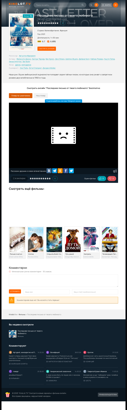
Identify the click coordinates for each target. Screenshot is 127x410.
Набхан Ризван (96, 59)
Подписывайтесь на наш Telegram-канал (63, 101)
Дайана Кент (84, 59)
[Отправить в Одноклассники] (60, 170)
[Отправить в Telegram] (54, 170)
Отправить (15, 291)
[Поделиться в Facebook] (65, 170)
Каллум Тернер (38, 59)
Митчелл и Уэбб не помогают (60, 362)
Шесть (88, 381)
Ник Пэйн (24, 68)
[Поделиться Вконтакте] (49, 170)
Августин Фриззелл (27, 56)
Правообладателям (108, 395)
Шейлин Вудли (71, 59)
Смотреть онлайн (47, 49)
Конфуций (90, 362)
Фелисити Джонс (24, 59)
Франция (63, 30)
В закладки (20, 178)
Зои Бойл (26, 61)
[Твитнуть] (71, 170)
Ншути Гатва (109, 59)
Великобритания (52, 30)
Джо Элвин (60, 59)
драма (17, 65)
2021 (43, 34)
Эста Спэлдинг (35, 68)
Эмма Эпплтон (15, 61)
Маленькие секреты (19, 364)
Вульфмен (15, 378)
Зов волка (52, 381)
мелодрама (26, 65)
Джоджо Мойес (49, 68)
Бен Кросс (50, 59)
